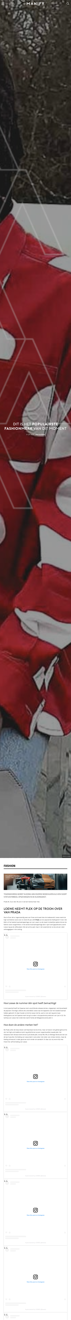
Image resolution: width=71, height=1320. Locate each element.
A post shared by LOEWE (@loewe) (35, 996)
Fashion (9, 865)
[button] (2, 3)
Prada (37, 920)
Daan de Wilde (40, 434)
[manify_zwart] (35, 3)
